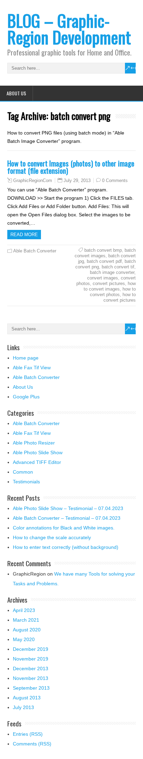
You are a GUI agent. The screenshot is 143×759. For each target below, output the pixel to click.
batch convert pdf (104, 261)
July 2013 (23, 707)
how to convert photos (113, 291)
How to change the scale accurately (52, 537)
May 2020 (24, 639)
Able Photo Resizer (34, 443)
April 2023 (24, 610)
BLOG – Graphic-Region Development (69, 28)
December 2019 (30, 649)
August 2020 (27, 629)
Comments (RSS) (32, 744)
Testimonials (26, 481)
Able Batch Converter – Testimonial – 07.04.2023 (66, 518)
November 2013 (30, 678)
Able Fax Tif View (32, 367)
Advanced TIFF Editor (37, 462)
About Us (16, 93)
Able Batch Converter (34, 250)
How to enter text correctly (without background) (65, 547)
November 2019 (30, 659)
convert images (102, 278)
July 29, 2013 (77, 180)
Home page (26, 358)
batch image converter (112, 272)
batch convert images (105, 253)
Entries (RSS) (28, 734)
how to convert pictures (119, 297)
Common (23, 472)
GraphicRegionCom (32, 180)
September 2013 (31, 688)
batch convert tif (118, 266)
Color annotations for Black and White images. (64, 528)
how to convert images (110, 286)
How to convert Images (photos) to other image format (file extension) (70, 167)
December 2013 (30, 668)
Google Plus (26, 396)
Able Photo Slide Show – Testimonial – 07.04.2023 (68, 508)
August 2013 (27, 697)
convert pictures (109, 283)
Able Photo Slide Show (37, 452)
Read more (24, 234)
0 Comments (115, 180)
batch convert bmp (103, 250)
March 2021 (26, 620)
